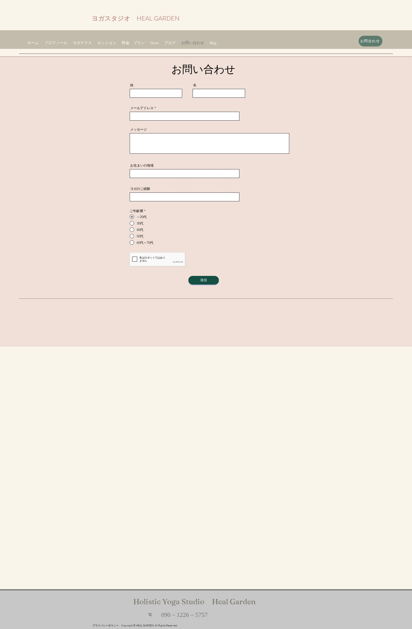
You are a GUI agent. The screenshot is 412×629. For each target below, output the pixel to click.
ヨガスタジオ (114, 18)
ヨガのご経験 (140, 188)
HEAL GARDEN (158, 18)
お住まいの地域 (142, 165)
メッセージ (138, 129)
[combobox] (184, 173)
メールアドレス (142, 108)
